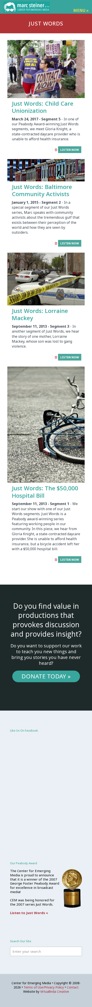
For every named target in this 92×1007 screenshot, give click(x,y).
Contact (73, 987)
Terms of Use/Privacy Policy (44, 987)
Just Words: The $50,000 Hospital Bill (45, 491)
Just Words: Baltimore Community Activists (42, 190)
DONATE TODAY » (46, 676)
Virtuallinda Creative (54, 991)
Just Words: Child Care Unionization (42, 107)
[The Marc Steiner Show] (26, 6)
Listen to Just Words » (29, 912)
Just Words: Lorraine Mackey (40, 314)
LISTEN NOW (69, 150)
